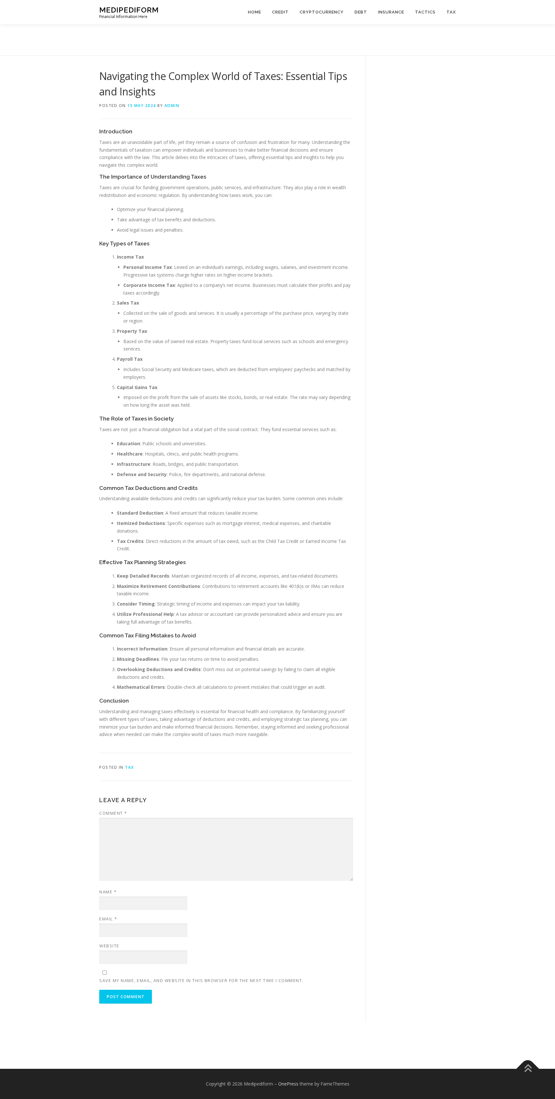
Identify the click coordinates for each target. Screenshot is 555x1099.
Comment (113, 813)
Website (109, 946)
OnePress (288, 1084)
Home (254, 12)
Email (108, 919)
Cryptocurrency (322, 12)
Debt (361, 12)
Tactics (425, 12)
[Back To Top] (527, 1068)
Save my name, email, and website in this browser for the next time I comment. (201, 980)
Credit (280, 12)
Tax (451, 12)
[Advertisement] (277, 38)
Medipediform (129, 9)
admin (172, 105)
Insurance (391, 12)
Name (108, 892)
